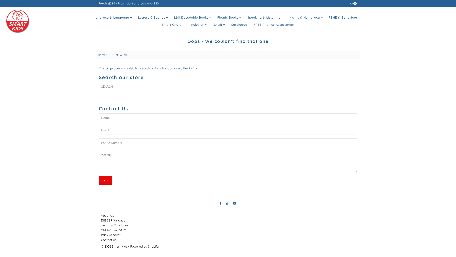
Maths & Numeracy (305, 17)
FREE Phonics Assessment (273, 24)
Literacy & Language (113, 17)
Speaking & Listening (264, 17)
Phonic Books (228, 17)
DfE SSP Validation (114, 220)
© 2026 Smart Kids (114, 246)
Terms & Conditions (114, 225)
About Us (107, 215)
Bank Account (111, 235)
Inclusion (197, 24)
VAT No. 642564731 (113, 230)
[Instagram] (227, 203)
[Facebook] (220, 203)
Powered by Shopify (144, 246)
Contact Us (108, 240)
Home (102, 55)
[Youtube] (234, 203)
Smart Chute (172, 24)
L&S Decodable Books (191, 17)
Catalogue (239, 24)
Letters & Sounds (152, 17)
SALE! (218, 24)
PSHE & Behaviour (344, 17)
